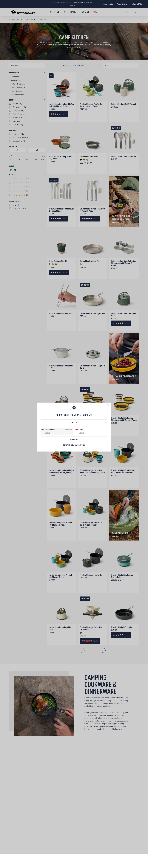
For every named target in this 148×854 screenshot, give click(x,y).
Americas (74, 422)
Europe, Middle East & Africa (74, 445)
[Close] (108, 405)
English (47, 433)
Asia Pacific (74, 439)
